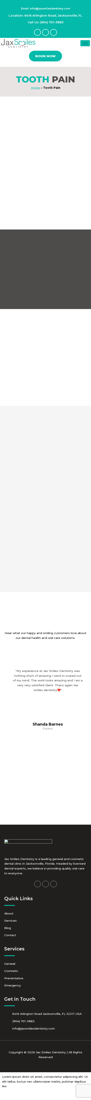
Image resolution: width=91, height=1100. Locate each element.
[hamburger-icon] (85, 43)
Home (35, 87)
